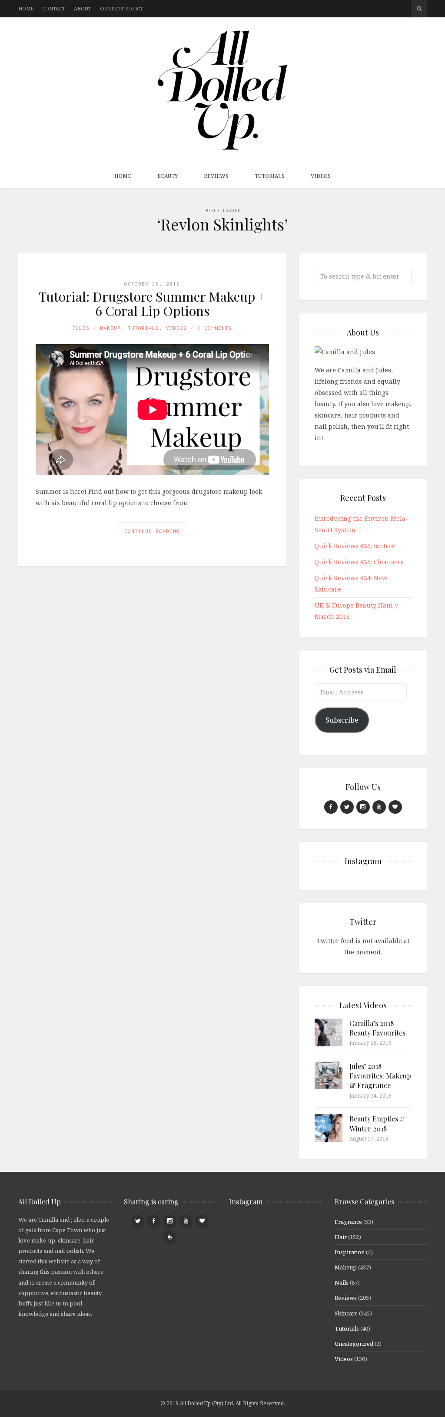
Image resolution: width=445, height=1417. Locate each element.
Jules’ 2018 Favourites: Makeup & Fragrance (380, 1076)
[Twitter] (347, 807)
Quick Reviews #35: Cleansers (359, 562)
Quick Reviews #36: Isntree (355, 546)
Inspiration (350, 1252)
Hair (341, 1237)
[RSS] (169, 1237)
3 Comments (214, 328)
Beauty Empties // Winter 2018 (377, 1123)
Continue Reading (152, 531)
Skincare (346, 1313)
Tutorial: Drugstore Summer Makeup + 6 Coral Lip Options (152, 303)
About (82, 8)
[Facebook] (331, 807)
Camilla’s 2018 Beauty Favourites (377, 1028)
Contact (53, 8)
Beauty (167, 176)
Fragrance (348, 1222)
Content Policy (121, 8)
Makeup (110, 328)
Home (25, 8)
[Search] (419, 8)
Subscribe (341, 720)
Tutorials (270, 176)
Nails (342, 1282)
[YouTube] (379, 807)
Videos (321, 176)
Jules (81, 328)
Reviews (216, 176)
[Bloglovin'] (395, 807)
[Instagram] (363, 807)
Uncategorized (354, 1344)
